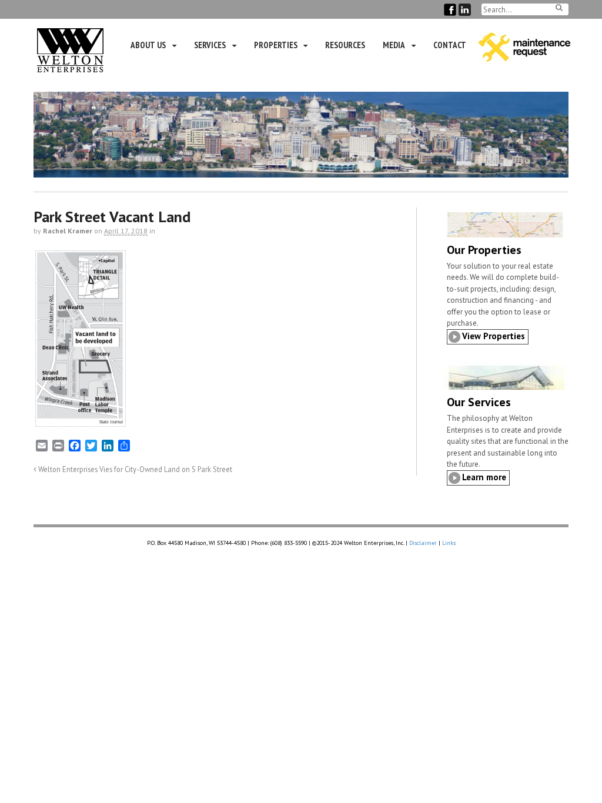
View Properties (493, 336)
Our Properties (484, 249)
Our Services (479, 402)
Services (210, 45)
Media (394, 45)
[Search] (559, 7)
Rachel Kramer (67, 230)
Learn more (484, 477)
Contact (449, 45)
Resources (345, 45)
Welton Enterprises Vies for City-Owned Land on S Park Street (134, 469)
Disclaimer (423, 543)
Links (449, 543)
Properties (275, 45)
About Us (148, 45)
